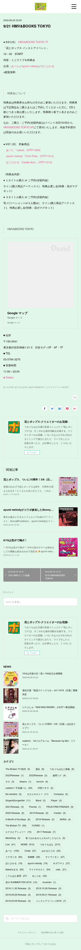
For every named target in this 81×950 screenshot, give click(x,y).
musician (49, 882)
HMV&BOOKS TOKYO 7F (33, 42)
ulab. (61, 869)
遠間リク (59, 775)
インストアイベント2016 (51, 900)
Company (61, 794)
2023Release (14, 775)
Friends (35, 806)
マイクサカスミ (39, 869)
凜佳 (39, 768)
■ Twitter (8, 377)
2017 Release (46, 831)
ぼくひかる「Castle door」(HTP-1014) (29, 162)
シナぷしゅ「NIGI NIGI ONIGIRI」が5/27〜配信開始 (48, 707)
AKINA (65, 819)
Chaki (30, 850)
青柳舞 (34, 856)
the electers (13, 794)
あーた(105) (8, 387)
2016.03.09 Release (18, 900)
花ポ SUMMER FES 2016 (21, 882)
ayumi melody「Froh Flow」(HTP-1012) (30, 156)
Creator (60, 812)
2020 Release (14, 812)
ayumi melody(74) (36, 387)
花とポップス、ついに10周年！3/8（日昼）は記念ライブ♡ (38, 479)
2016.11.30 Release (18, 888)
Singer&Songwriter (18, 800)
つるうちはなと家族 (62, 768)
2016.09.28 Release (18, 894)
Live (10, 844)
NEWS (27, 844)
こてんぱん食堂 (16, 875)
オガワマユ (61, 863)
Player (56, 800)
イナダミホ (13, 856)
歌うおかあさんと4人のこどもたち (45, 837)
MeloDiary (12, 837)
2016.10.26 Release (48, 888)
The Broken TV (15, 825)
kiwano (25, 781)
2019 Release (39, 812)
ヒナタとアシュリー (18, 831)
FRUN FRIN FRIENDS (59, 806)
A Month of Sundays (17, 819)
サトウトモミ (55, 856)
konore (42, 781)
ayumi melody (30, 66)
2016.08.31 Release (48, 894)
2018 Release (45, 819)
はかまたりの (51, 850)
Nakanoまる (14, 869)
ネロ (9, 781)
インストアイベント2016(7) (57, 387)
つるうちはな (50, 844)
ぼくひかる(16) (21, 387)
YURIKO (38, 825)
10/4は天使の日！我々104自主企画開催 (42, 673)
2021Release (14, 806)
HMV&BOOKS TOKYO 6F (18, 127)
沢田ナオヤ (45, 787)
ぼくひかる (47, 66)
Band (41, 800)
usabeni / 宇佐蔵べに (18, 787)
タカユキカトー (37, 794)
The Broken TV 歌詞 (17, 768)
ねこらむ (39, 875)
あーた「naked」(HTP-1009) (23, 150)
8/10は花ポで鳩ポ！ (15, 540)
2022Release (38, 775)
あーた (15, 66)
